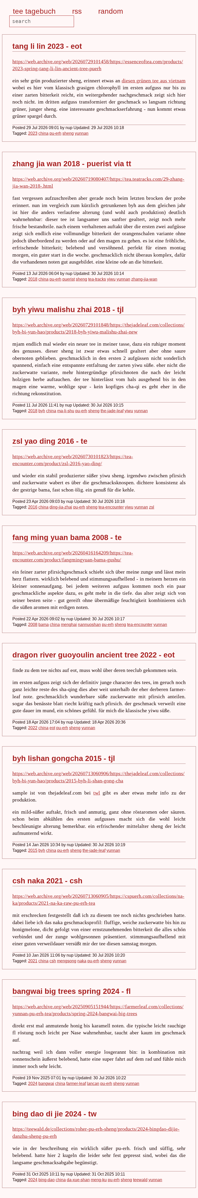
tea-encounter (111, 507)
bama (43, 624)
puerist (68, 279)
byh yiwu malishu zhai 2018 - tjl (68, 309)
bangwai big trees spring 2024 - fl (71, 991)
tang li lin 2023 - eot (47, 46)
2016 (32, 507)
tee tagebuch (34, 11)
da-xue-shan (78, 1180)
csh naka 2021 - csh (47, 880)
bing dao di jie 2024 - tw (54, 1113)
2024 (32, 1083)
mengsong (66, 961)
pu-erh (55, 133)
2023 (32, 133)
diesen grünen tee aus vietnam (154, 80)
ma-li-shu (65, 411)
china (43, 133)
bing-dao (46, 1180)
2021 (32, 961)
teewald (140, 1180)
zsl (151, 507)
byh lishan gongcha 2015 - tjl (63, 758)
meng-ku (99, 1180)
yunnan (81, 133)
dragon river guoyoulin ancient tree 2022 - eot (93, 654)
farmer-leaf (76, 1083)
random (110, 11)
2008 (32, 624)
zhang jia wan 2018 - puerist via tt (71, 163)
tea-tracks (97, 279)
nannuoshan (89, 624)
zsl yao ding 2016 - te (49, 441)
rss (77, 11)
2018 (32, 279)
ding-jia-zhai (61, 507)
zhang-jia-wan (144, 279)
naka (81, 961)
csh (53, 961)
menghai (69, 624)
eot (52, 728)
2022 (32, 728)
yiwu (111, 279)
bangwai (46, 1083)
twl (96, 793)
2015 (32, 850)
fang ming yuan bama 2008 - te (67, 537)
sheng (68, 133)
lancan (93, 1083)
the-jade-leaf (112, 411)
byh (41, 411)
